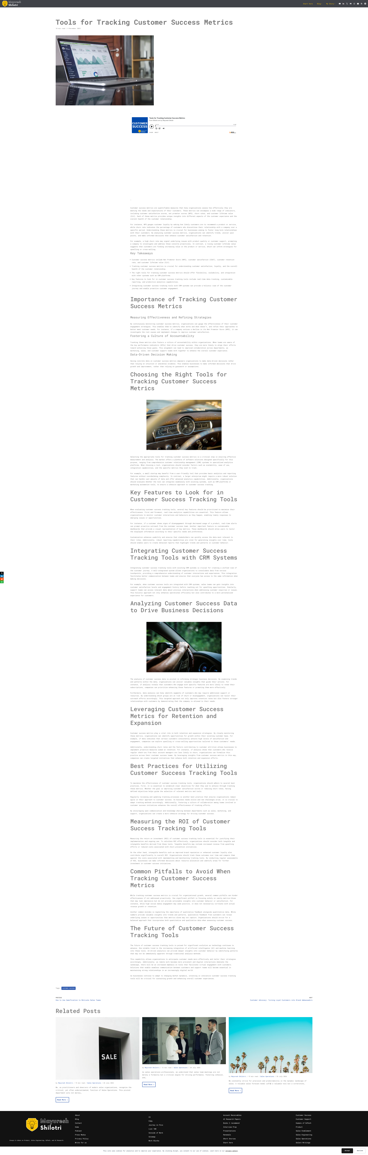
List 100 (152, 1129)
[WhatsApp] (354, 3)
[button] (321, 3)
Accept (347, 1151)
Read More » (62, 1099)
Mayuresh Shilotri (65, 1083)
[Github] (350, 3)
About (77, 1115)
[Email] (358, 3)
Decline (360, 1151)
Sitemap (152, 1137)
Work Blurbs (154, 1141)
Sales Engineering (304, 1135)
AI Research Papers (231, 1119)
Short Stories (229, 1139)
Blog (77, 1119)
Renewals (227, 1135)
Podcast (78, 1131)
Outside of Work (156, 1133)
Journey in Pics (156, 1125)
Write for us (81, 1142)
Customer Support (303, 1119)
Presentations (229, 1131)
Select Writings (303, 1142)
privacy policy (232, 1151)
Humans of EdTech (303, 1123)
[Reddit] (365, 3)
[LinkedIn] (343, 3)
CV (150, 1117)
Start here (308, 4)
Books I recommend (231, 1123)
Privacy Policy (81, 1139)
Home (77, 1127)
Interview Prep (230, 1127)
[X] (347, 3)
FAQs (150, 1121)
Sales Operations (94, 1083)
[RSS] (361, 3)
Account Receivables (232, 1115)
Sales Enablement (303, 1131)
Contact (78, 1123)
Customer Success (68, 988)
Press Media (80, 1135)
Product (299, 1127)
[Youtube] (339, 3)
